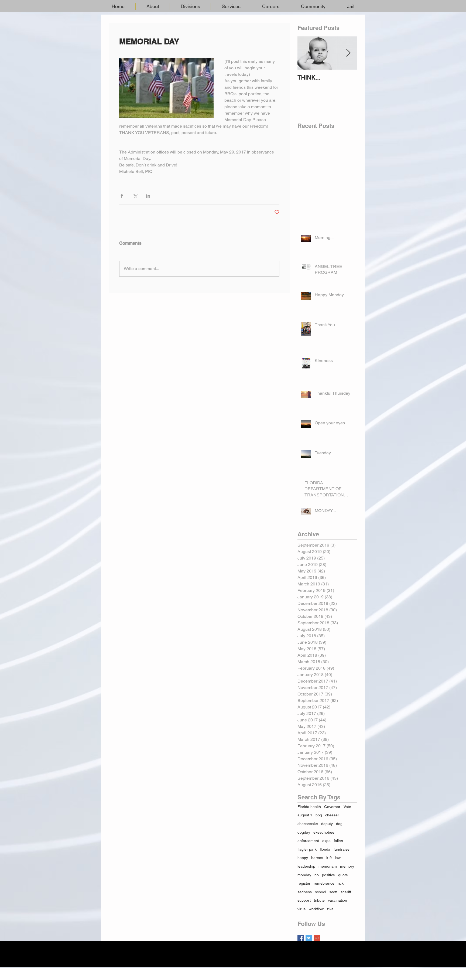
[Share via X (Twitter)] (135, 195)
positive (328, 875)
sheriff (346, 892)
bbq (319, 815)
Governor (332, 807)
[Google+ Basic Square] (317, 938)
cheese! (332, 815)
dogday (303, 832)
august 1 (304, 815)
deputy (327, 824)
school (320, 892)
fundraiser (342, 849)
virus (301, 909)
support (304, 900)
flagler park (307, 849)
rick (341, 883)
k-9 (329, 857)
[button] (153, 6)
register (303, 883)
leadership (306, 866)
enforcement (308, 841)
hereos (317, 857)
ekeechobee (323, 832)
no (316, 875)
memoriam (327, 866)
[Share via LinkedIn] (148, 195)
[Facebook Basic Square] (300, 938)
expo (326, 841)
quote (343, 875)
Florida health (309, 807)
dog (339, 824)
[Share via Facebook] (121, 195)
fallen (338, 841)
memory (347, 866)
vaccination (337, 900)
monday (304, 875)
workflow (316, 909)
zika (330, 909)
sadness (304, 892)
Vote (347, 807)
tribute (319, 900)
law (338, 857)
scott (333, 892)
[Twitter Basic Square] (309, 938)
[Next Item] (348, 53)
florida (325, 849)
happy (302, 857)
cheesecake (307, 824)
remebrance (324, 883)
